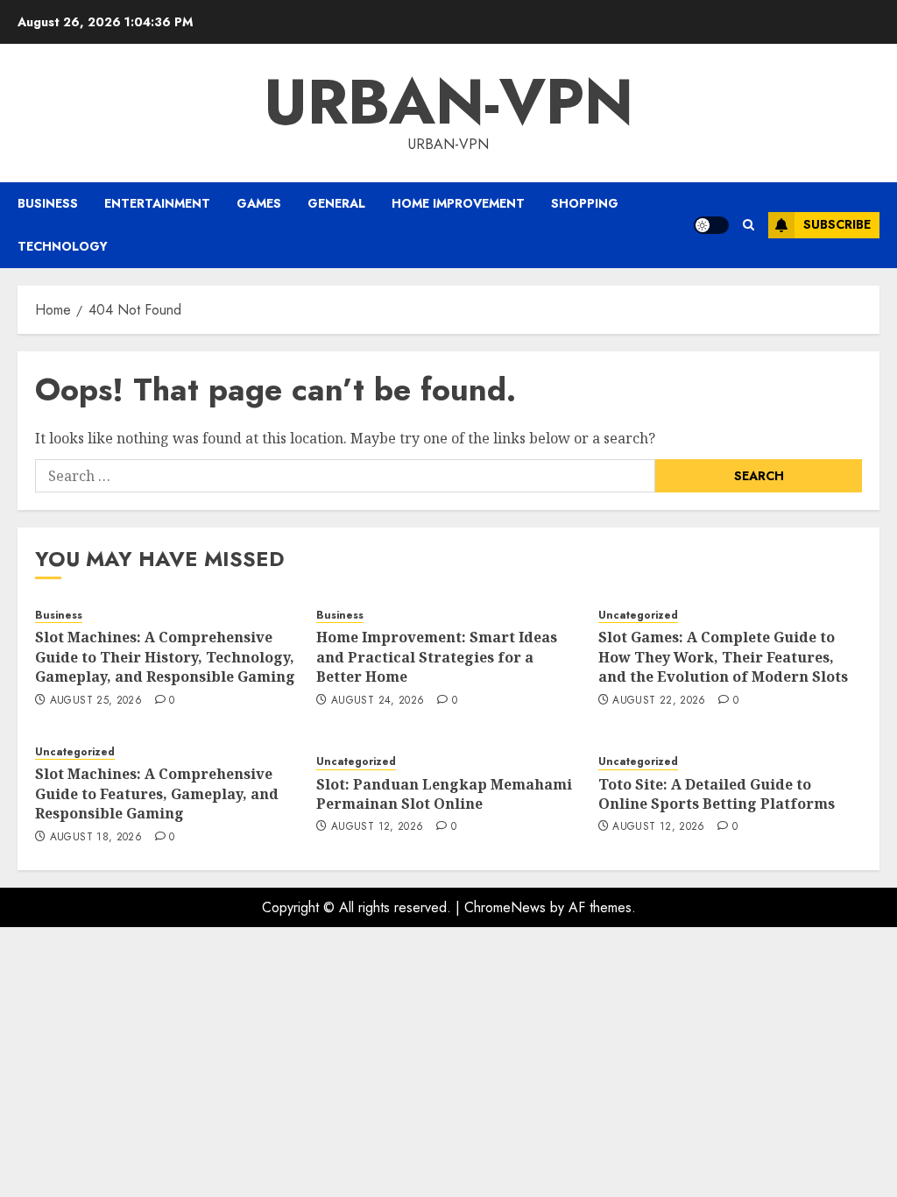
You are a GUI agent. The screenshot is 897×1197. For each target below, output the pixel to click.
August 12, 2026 (377, 827)
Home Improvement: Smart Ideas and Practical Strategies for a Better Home (436, 656)
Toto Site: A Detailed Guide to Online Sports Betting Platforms (716, 794)
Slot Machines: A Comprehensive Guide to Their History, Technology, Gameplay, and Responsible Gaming (165, 656)
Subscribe (837, 224)
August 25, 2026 (96, 701)
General (336, 203)
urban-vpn (448, 101)
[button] (748, 225)
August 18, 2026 (96, 838)
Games (259, 203)
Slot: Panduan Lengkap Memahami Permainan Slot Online (444, 794)
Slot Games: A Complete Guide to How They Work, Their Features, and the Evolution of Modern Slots (723, 656)
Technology (63, 246)
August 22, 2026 (658, 701)
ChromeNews (505, 907)
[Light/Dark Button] (711, 225)
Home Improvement (458, 203)
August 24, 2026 (377, 701)
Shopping (584, 203)
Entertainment (157, 203)
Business (48, 203)
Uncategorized (638, 615)
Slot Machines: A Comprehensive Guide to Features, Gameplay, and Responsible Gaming (157, 793)
